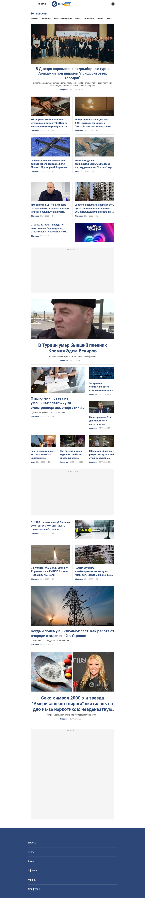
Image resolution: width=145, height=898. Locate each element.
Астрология (88, 18)
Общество (46, 18)
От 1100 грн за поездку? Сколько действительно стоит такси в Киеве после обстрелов (50, 526)
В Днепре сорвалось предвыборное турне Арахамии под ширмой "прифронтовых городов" (72, 73)
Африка (32, 870)
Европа (32, 842)
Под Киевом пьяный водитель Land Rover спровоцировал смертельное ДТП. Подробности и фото (71, 458)
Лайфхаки (111, 18)
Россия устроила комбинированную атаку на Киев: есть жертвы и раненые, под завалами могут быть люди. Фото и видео (94, 574)
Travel (78, 18)
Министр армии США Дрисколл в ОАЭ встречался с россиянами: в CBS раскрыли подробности (101, 424)
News (77, 172)
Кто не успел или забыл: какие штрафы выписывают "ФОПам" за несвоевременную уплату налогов (49, 123)
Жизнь (100, 18)
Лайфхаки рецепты (62, 18)
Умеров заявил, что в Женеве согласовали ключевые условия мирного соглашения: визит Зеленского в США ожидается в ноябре (50, 211)
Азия (31, 861)
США (31, 851)
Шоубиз (34, 18)
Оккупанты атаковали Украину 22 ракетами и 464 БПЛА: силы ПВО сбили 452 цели (49, 571)
